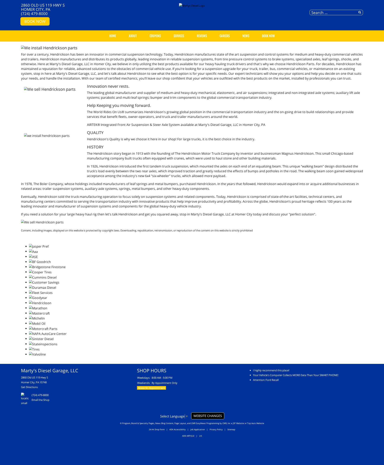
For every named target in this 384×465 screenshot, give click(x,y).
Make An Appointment (151, 388)
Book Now (35, 21)
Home (112, 36)
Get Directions (29, 387)
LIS (200, 435)
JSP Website (238, 423)
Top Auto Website (255, 423)
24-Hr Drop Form (157, 429)
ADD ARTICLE (188, 435)
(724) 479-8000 (34, 13)
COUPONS (155, 36)
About (133, 36)
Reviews (202, 36)
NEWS (245, 36)
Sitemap (231, 429)
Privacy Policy (216, 429)
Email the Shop (40, 400)
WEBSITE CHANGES (207, 416)
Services (179, 36)
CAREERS (225, 36)
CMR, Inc (226, 423)
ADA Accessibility (177, 429)
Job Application (197, 429)
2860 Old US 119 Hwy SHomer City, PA (43, 7)
